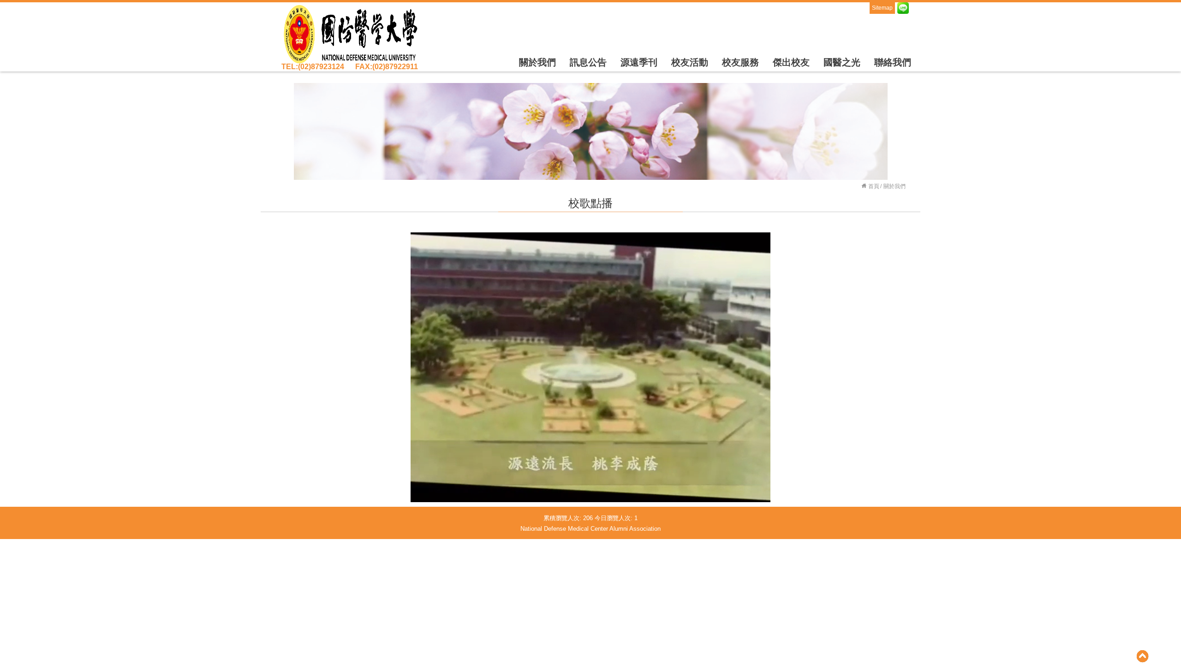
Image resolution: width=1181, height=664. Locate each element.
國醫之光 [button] (841, 62)
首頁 (873, 186)
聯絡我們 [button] (892, 62)
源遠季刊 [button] (638, 62)
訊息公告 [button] (588, 62)
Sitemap (882, 8)
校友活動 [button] (689, 62)
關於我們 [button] (537, 62)
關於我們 (894, 186)
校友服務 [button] (740, 62)
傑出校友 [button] (791, 62)
